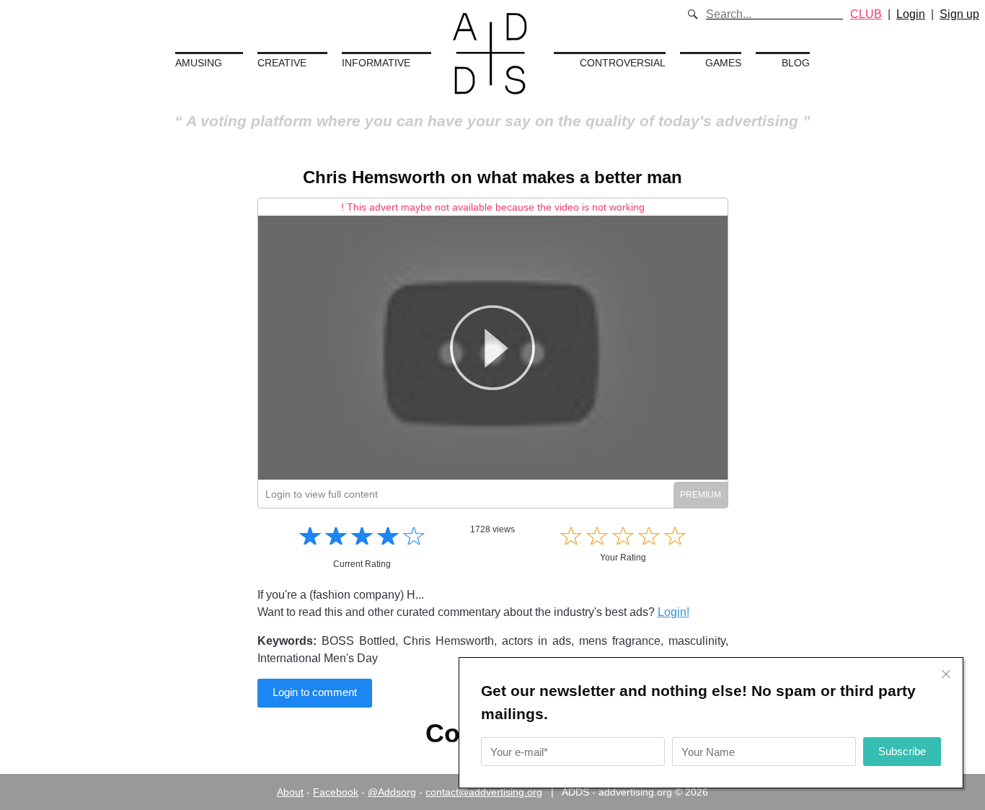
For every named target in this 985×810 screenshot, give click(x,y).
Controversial (623, 63)
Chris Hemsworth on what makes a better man (492, 177)
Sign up (959, 14)
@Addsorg (392, 792)
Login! (673, 612)
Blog (796, 63)
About (290, 792)
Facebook (335, 792)
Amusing (198, 63)
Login (910, 14)
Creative (281, 63)
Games (723, 63)
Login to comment (315, 692)
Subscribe (902, 751)
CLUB (866, 14)
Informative (376, 63)
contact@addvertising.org (483, 792)
